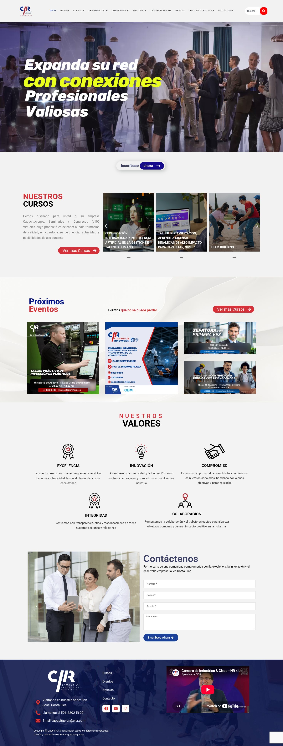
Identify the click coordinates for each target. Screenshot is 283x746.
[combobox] (252, 11)
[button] (105, 226)
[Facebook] (106, 708)
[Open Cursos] (83, 10)
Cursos (107, 673)
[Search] (263, 11)
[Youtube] (116, 708)
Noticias (108, 690)
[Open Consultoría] (128, 10)
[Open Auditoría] (145, 10)
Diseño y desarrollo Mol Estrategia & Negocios (59, 734)
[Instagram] (125, 708)
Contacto (108, 698)
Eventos (107, 681)
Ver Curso (128, 262)
